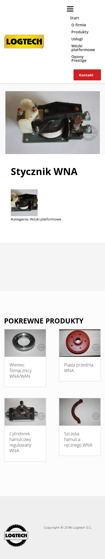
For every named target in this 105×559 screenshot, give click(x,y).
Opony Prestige (78, 58)
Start (74, 17)
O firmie (78, 24)
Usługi (77, 38)
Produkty (80, 31)
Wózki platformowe (83, 47)
